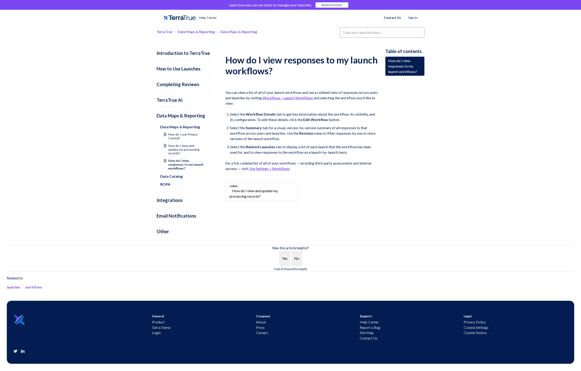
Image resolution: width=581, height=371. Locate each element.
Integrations (169, 200)
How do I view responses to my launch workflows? (185, 164)
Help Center (369, 322)
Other (163, 231)
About (261, 322)
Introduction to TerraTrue (183, 53)
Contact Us (392, 17)
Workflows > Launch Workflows (288, 98)
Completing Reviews (178, 84)
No (296, 258)
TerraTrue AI (169, 100)
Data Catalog (171, 176)
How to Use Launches (178, 68)
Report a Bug (370, 327)
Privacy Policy (475, 322)
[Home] (179, 17)
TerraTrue (164, 31)
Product (158, 322)
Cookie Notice (475, 333)
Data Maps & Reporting (196, 31)
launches (13, 287)
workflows (33, 287)
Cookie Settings (476, 327)
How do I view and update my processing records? (183, 149)
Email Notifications (176, 215)
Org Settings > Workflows (269, 168)
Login (156, 333)
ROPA (165, 184)
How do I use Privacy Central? (183, 136)
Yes (285, 258)
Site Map (367, 333)
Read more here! (332, 5)
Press (260, 327)
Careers (262, 333)
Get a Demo (161, 327)
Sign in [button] (413, 17)
